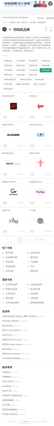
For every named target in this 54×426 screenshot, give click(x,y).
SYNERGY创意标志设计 (12, 395)
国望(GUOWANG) (9, 182)
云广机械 (32, 210)
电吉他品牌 (35, 289)
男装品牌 (9, 262)
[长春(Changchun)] (40, 134)
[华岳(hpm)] (40, 106)
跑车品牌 (9, 253)
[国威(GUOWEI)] (13, 134)
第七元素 (6, 405)
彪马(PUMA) (7, 325)
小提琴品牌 (10, 293)
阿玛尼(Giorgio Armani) (12, 344)
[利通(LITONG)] (40, 163)
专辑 (18, 22)
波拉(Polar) (6, 210)
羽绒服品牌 (10, 266)
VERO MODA (8, 381)
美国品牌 (34, 271)
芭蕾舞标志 (7, 377)
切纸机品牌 (41, 22)
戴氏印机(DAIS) (8, 153)
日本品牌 (9, 271)
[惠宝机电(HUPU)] (13, 106)
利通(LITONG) (34, 153)
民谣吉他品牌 (11, 289)
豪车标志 (34, 257)
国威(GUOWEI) (7, 125)
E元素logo (6, 372)
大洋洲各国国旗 (12, 303)
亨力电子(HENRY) (10, 414)
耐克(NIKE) (7, 349)
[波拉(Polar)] (13, 220)
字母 (32, 266)
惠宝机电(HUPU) (8, 96)
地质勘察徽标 (8, 400)
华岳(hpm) (33, 96)
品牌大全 (24, 22)
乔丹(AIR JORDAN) (10, 321)
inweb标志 (6, 386)
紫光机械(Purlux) (35, 182)
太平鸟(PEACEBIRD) (11, 358)
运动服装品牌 (11, 257)
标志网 (12, 22)
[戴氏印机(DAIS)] (13, 163)
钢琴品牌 (9, 298)
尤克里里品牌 (11, 284)
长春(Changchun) (36, 125)
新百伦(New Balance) (11, 354)
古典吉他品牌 (36, 284)
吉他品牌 (34, 293)
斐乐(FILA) (7, 335)
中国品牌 (34, 262)
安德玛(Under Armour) (12, 340)
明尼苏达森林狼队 (10, 409)
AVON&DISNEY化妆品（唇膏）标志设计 (19, 316)
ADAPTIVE (7, 391)
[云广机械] (40, 220)
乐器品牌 (34, 298)
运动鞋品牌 (35, 253)
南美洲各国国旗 (37, 303)
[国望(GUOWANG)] (13, 192)
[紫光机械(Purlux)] (40, 192)
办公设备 (32, 22)
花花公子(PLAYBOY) (11, 330)
